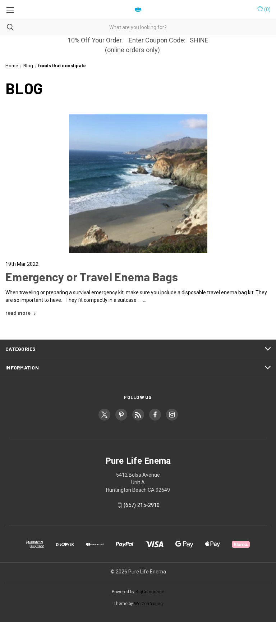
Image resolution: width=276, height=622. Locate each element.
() (267, 9)
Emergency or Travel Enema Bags (91, 276)
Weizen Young (148, 603)
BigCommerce (149, 591)
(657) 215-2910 (142, 505)
